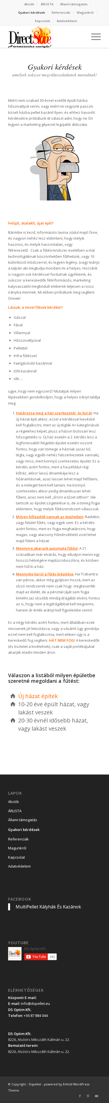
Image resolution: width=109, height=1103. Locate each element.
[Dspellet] (45, 36)
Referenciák (61, 12)
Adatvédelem (67, 21)
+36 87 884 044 (36, 1015)
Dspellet (35, 1084)
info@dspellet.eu (35, 1003)
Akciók (29, 4)
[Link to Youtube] (97, 1096)
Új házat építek (38, 696)
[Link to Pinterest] (88, 1096)
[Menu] (93, 36)
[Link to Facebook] (80, 1096)
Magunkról (85, 12)
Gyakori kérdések (31, 12)
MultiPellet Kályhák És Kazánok (48, 907)
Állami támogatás (73, 4)
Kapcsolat (42, 21)
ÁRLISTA (47, 4)
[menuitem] (29, 4)
